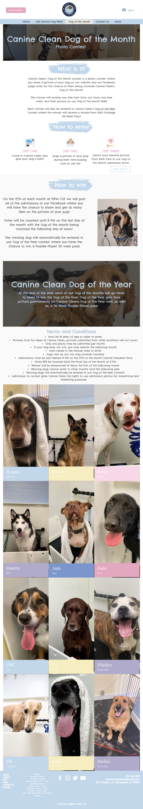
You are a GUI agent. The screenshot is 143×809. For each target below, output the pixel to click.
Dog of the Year (105, 108)
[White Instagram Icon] (67, 778)
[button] (26, 22)
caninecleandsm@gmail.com (122, 779)
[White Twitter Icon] (75, 778)
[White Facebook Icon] (60, 778)
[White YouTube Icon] (83, 778)
